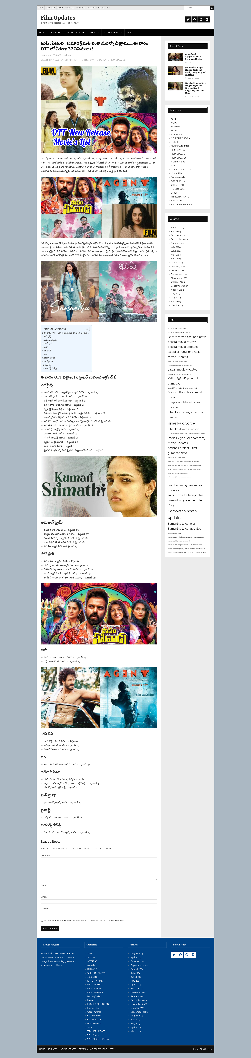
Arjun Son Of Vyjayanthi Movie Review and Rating (193, 56)
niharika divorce (181, 423)
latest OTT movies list (175, 388)
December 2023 (179, 274)
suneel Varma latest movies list (195, 548)
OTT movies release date (176, 433)
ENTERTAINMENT (70, 60)
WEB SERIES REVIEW (182, 204)
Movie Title (176, 173)
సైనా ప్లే (48, 365)
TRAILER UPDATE (180, 196)
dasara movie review (182, 341)
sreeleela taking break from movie (179, 541)
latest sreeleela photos (190, 388)
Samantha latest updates (184, 528)
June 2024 (176, 251)
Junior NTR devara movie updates (179, 374)
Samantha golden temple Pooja (185, 502)
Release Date (178, 189)
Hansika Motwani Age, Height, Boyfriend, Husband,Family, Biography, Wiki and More (195, 88)
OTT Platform (178, 181)
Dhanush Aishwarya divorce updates (180, 365)
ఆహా (46, 347)
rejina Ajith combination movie (177, 473)
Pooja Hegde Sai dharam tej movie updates (186, 440)
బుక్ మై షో (48, 361)
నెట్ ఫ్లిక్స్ (47, 336)
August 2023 (177, 289)
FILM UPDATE (102, 60)
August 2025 (177, 227)
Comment (46, 855)
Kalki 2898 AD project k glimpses (183, 381)
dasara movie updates (183, 346)
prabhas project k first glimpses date (182, 450)
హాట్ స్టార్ (48, 343)
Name (44, 885)
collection (176, 142)
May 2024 (176, 254)
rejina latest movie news (176, 481)
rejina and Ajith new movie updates (179, 477)
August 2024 (177, 243)
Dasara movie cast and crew (187, 337)
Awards (175, 130)
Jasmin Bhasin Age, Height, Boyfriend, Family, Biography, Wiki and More (196, 71)
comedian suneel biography (177, 328)
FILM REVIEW (87, 60)
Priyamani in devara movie (176, 457)
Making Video (178, 161)
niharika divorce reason (183, 429)
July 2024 (176, 247)
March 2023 (177, 305)
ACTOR (174, 122)
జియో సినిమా (49, 358)
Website (45, 908)
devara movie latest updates (177, 361)
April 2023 (176, 301)
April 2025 (176, 231)
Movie (174, 165)
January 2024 (177, 270)
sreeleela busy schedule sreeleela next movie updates (186, 537)
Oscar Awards (178, 177)
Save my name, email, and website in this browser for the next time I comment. (84, 920)
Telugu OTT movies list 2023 (196, 552)
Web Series (177, 200)
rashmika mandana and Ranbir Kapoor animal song (184, 465)
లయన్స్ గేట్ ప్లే (51, 368)
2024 (173, 119)
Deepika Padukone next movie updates (184, 354)
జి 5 (45, 354)
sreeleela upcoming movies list (178, 545)
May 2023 (176, 297)
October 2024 (178, 235)
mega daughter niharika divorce (184, 405)
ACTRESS (176, 126)
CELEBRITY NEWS (50, 60)
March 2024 (177, 262)
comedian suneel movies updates (179, 332)
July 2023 (176, 293)
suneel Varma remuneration (177, 552)
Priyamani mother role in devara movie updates (183, 461)
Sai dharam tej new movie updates (185, 487)
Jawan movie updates (182, 369)
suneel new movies (195, 545)
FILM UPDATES (118, 60)
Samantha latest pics (182, 523)
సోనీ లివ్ (48, 350)
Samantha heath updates (182, 514)
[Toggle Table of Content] (86, 329)
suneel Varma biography (176, 548)
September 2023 (179, 286)
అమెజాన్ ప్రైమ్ (50, 340)
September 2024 (179, 239)
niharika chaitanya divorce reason (185, 415)
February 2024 (178, 266)
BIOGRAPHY (177, 134)
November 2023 (179, 278)
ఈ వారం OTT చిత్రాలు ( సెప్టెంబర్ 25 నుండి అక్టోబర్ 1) (66, 333)
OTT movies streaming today (195, 433)
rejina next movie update (193, 481)
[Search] (212, 8)
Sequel (174, 192)
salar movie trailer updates (185, 495)
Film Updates (58, 18)
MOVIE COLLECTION (182, 169)
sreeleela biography (174, 533)
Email (44, 897)
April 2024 (176, 258)
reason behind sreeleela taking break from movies (184, 469)
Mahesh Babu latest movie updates (185, 395)
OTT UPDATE (177, 185)
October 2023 (178, 282)
